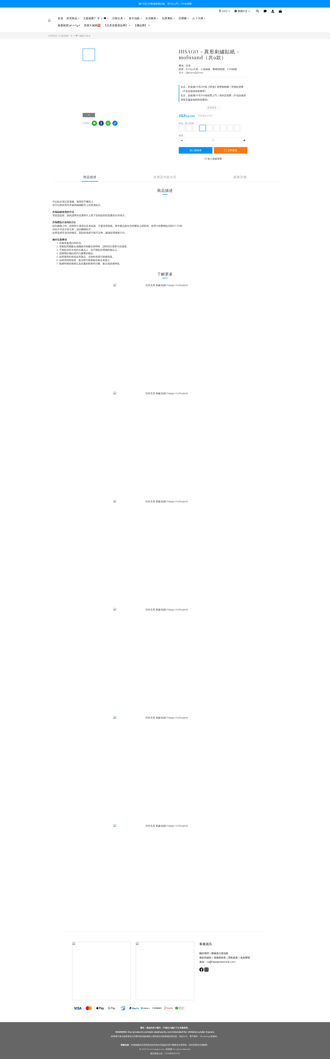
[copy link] (115, 123)
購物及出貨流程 (219, 953)
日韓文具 (117, 18)
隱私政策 (233, 957)
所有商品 (72, 18)
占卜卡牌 (197, 18)
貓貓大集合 (85, 35)
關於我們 (204, 953)
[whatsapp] (108, 123)
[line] (94, 123)
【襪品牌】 (140, 25)
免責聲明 (245, 957)
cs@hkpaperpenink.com (221, 961)
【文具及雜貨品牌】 (116, 25)
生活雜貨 (150, 18)
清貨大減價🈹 (92, 25)
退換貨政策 (220, 957)
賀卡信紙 (134, 18)
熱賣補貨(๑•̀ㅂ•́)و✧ (69, 25)
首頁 (60, 18)
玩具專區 (167, 18)
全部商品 (52, 35)
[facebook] (101, 123)
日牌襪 (183, 18)
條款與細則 (205, 957)
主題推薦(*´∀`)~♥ (94, 18)
